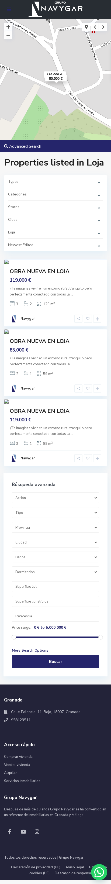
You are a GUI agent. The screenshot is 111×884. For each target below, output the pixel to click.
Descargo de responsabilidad (79, 873)
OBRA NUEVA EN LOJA (40, 271)
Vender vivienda (17, 764)
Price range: (21, 628)
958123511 (20, 720)
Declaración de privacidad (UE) (35, 867)
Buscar (55, 661)
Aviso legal (74, 867)
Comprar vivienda (18, 756)
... (72, 294)
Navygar (27, 318)
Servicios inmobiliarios (22, 781)
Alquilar (10, 773)
